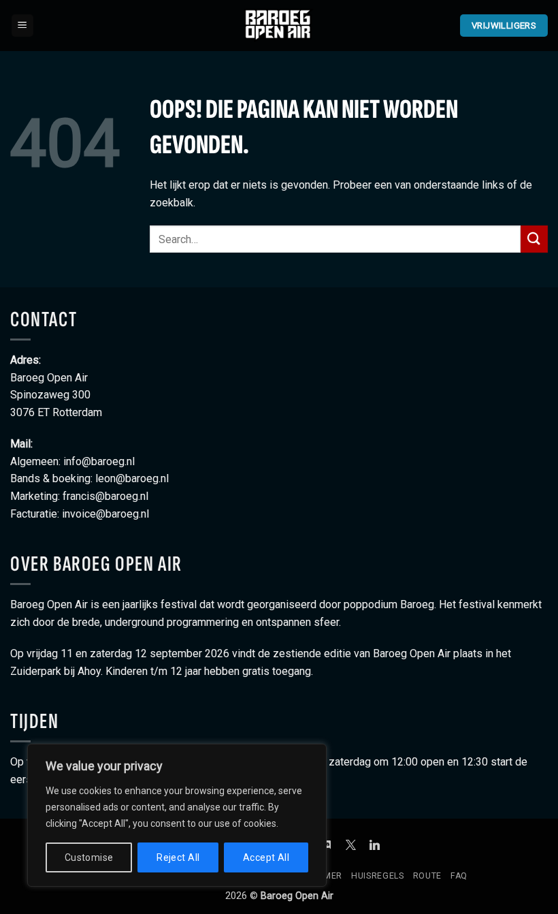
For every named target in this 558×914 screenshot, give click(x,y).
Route (427, 876)
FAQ (458, 876)
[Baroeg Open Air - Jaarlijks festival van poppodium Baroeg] (279, 25)
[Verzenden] (534, 238)
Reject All (178, 857)
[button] (22, 25)
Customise (89, 857)
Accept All (266, 857)
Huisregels (377, 876)
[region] (177, 815)
